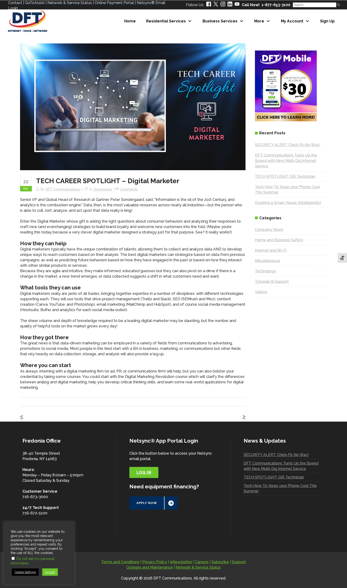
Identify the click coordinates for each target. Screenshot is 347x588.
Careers (202, 562)
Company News (269, 229)
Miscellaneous (267, 260)
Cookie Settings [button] (25, 572)
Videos (261, 292)
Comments (129, 189)
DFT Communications (63, 189)
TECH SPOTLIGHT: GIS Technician (285, 176)
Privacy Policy (154, 562)
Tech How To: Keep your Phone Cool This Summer (280, 488)
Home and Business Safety (279, 240)
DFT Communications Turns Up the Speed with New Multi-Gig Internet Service (286, 160)
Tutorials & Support (272, 281)
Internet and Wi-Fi (271, 250)
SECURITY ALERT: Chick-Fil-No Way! (287, 145)
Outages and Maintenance (149, 567)
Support (239, 562)
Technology (102, 189)
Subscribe (220, 562)
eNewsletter (181, 562)
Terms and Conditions (120, 562)
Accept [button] (50, 572)
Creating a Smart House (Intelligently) (288, 202)
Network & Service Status (198, 567)
